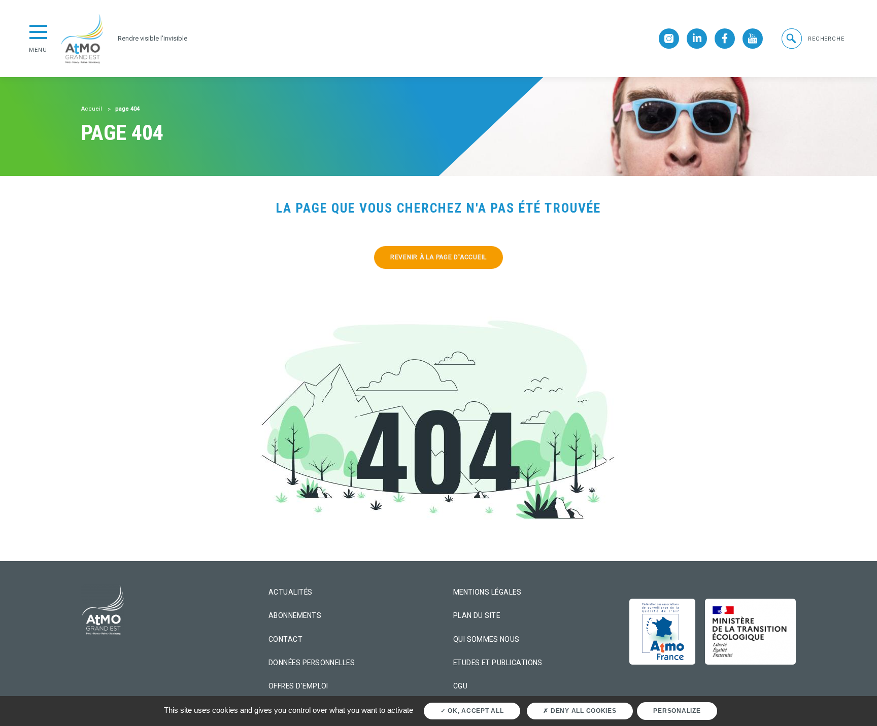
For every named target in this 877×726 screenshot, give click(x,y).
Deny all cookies (583, 710)
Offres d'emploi (298, 686)
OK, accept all (474, 710)
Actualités (290, 592)
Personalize (676, 710)
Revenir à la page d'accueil (438, 257)
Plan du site (476, 615)
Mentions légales (487, 592)
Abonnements (294, 615)
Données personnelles (311, 663)
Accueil (91, 109)
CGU (460, 686)
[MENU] (38, 31)
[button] (812, 39)
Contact (285, 639)
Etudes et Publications (498, 663)
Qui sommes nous (486, 639)
